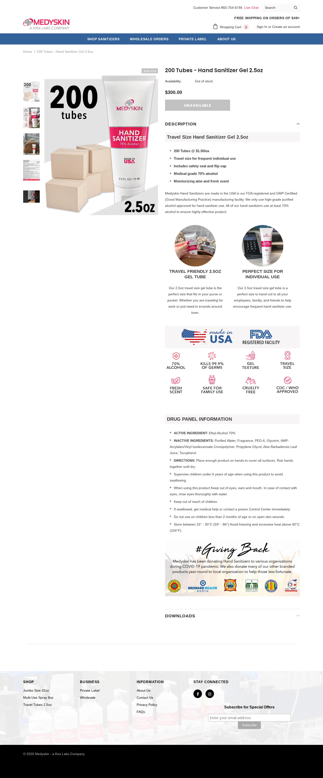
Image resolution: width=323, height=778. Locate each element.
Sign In (262, 27)
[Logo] (46, 24)
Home (27, 51)
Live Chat (251, 7)
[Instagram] (209, 694)
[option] (101, 144)
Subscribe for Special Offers (249, 707)
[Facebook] (197, 694)
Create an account (286, 27)
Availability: (173, 81)
